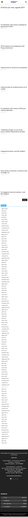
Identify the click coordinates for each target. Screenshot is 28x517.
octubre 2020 (5, 357)
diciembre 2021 (5, 327)
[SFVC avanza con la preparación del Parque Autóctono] (14, 37)
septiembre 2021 (5, 333)
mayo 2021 (4, 342)
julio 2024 (4, 262)
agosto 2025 (4, 234)
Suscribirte (23, 506)
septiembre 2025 (5, 232)
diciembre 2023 (5, 277)
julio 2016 (4, 440)
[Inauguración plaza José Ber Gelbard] (14, 143)
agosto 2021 (4, 335)
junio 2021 (4, 339)
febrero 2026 (5, 221)
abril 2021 (4, 344)
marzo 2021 (4, 346)
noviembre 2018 (5, 406)
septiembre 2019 (5, 385)
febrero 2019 (5, 400)
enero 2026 (4, 223)
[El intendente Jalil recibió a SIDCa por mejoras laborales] (14, 100)
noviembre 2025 (5, 228)
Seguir (24, 500)
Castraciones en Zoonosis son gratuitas (14, 67)
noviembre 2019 (5, 380)
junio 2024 (4, 264)
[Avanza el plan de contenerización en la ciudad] (14, 78)
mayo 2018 (4, 419)
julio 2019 (4, 389)
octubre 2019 (5, 382)
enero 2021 (4, 350)
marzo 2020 (4, 372)
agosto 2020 (4, 361)
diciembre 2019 (5, 378)
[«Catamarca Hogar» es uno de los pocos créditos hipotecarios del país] (14, 121)
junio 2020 (4, 365)
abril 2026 (4, 217)
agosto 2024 (4, 260)
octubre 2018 (5, 408)
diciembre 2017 (5, 430)
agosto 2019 (4, 387)
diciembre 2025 (5, 226)
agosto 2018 (4, 412)
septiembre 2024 (5, 258)
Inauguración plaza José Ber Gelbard (13, 151)
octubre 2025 (5, 230)
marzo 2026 (4, 219)
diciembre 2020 (5, 352)
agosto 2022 (4, 309)
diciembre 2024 (5, 251)
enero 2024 (4, 275)
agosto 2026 (4, 208)
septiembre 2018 (5, 410)
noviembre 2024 (5, 253)
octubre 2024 (5, 256)
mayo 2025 (4, 241)
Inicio (2, 5)
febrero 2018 (5, 425)
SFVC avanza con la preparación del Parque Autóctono (12, 47)
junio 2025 (4, 238)
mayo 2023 (4, 290)
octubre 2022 (5, 305)
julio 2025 (4, 236)
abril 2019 (4, 395)
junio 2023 (4, 288)
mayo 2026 (4, 215)
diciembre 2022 (5, 301)
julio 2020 (4, 363)
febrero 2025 (5, 247)
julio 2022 (4, 311)
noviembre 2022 (5, 303)
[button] (26, 2)
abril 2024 (4, 268)
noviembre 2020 (5, 354)
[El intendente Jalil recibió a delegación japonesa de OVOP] (14, 16)
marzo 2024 (4, 271)
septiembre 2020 (5, 359)
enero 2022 (4, 324)
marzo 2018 (4, 423)
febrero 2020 (5, 374)
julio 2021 (4, 337)
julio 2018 (4, 415)
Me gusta (24, 497)
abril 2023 (4, 292)
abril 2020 (4, 369)
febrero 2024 (5, 273)
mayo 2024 (4, 266)
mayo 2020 (4, 367)
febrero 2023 (5, 296)
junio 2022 (4, 314)
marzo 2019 (4, 397)
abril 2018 (4, 421)
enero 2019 (4, 402)
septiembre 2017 (5, 436)
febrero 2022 (5, 322)
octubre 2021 (5, 331)
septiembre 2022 (5, 307)
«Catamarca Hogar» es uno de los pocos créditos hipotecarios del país (13, 131)
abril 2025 (4, 243)
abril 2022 (4, 318)
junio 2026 (4, 213)
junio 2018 (4, 417)
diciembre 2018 (5, 404)
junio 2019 (4, 391)
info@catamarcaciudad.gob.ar (14, 475)
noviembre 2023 (5, 279)
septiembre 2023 (5, 281)
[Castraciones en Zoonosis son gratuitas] (14, 59)
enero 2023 (4, 299)
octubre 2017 (5, 434)
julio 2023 (4, 286)
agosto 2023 (4, 284)
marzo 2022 (4, 320)
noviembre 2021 (5, 329)
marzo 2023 (4, 294)
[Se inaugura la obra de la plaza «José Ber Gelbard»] (14, 183)
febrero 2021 (5, 348)
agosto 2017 (4, 438)
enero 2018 (4, 427)
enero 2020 (4, 376)
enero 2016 (4, 443)
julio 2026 (4, 210)
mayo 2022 (4, 316)
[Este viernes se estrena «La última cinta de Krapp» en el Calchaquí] (14, 162)
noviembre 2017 (5, 432)
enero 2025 (4, 249)
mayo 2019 (4, 393)
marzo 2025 (4, 245)
